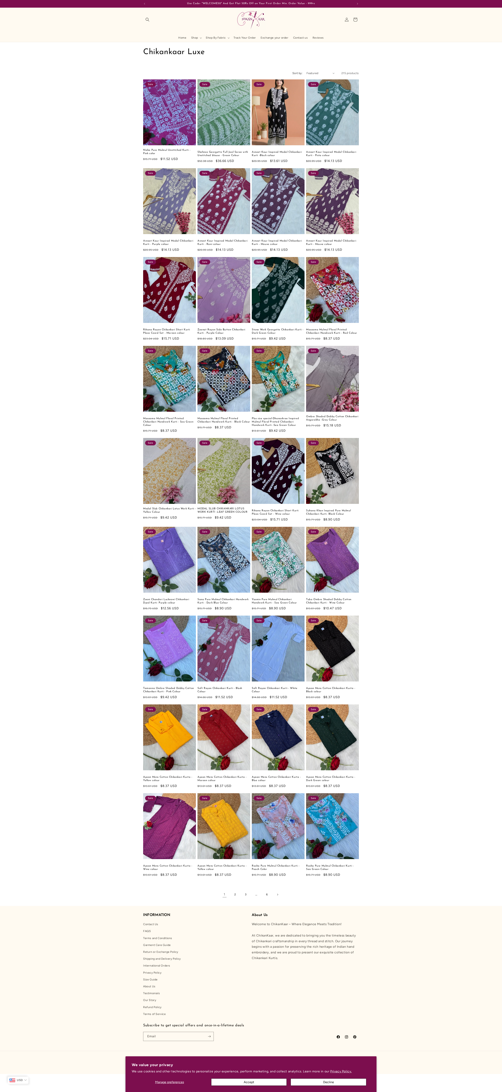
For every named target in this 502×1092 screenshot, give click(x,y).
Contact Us (150, 924)
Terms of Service (154, 1014)
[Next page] (277, 894)
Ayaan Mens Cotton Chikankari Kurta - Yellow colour (222, 867)
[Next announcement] (357, 3)
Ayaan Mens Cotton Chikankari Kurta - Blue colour (276, 779)
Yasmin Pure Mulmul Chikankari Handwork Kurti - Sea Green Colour (274, 601)
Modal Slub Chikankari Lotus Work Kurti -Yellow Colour (169, 510)
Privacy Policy (152, 972)
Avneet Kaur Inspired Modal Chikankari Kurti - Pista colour (331, 154)
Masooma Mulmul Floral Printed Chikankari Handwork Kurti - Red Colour (331, 331)
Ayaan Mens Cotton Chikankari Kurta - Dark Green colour (330, 779)
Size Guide (150, 979)
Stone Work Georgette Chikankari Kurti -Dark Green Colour (277, 331)
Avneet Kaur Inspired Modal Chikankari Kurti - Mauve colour (277, 242)
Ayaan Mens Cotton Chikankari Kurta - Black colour (330, 690)
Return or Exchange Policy (160, 952)
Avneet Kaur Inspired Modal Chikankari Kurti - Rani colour (222, 242)
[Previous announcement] (144, 3)
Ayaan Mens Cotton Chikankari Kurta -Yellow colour (167, 779)
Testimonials (151, 993)
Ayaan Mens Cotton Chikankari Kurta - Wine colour (167, 867)
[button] (147, 19)
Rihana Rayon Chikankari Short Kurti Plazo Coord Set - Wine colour (275, 512)
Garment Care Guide (157, 945)
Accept (249, 1082)
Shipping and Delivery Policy (162, 958)
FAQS (147, 931)
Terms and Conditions (157, 938)
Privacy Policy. (341, 1071)
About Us (149, 986)
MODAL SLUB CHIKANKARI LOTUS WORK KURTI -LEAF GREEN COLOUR (222, 510)
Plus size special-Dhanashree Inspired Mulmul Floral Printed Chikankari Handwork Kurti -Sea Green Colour (275, 421)
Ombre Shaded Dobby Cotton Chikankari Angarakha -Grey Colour (332, 418)
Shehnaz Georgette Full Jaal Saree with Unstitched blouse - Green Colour (222, 154)
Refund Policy (152, 1007)
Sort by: (297, 73)
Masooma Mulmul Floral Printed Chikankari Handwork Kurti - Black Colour (223, 420)
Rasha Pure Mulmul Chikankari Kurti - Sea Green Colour (330, 867)
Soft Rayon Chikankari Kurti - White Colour (274, 690)
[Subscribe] (209, 1036)
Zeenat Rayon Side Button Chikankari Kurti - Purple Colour (221, 331)
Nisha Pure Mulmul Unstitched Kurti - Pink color (167, 152)
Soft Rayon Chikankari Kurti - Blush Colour (219, 690)
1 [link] (224, 894)
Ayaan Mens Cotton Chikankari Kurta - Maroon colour (222, 779)
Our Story (149, 1000)
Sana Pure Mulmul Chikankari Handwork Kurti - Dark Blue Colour (223, 601)
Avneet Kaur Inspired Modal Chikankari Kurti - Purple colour (168, 242)
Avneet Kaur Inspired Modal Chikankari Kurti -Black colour (277, 154)
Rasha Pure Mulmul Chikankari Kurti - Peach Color (276, 867)
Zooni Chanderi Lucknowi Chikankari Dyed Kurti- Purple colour (166, 601)
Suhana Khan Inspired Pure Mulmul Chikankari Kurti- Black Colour (328, 512)
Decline (328, 1082)
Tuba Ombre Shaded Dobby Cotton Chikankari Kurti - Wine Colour (328, 601)
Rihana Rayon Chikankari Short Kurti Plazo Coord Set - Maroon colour (166, 331)
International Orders (156, 965)
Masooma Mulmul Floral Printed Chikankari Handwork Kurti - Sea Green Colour (168, 421)
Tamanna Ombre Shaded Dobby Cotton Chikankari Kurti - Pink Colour (168, 690)
